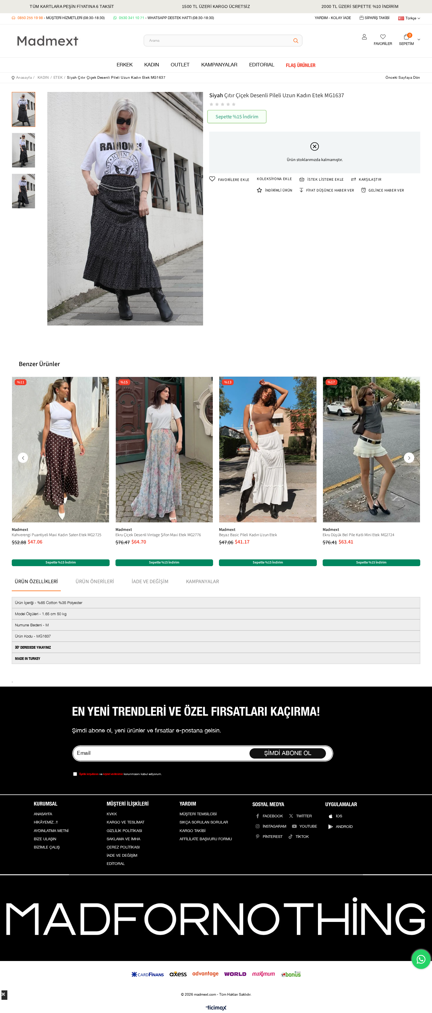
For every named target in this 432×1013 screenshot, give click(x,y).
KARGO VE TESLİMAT (125, 822)
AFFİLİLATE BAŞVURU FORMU (206, 839)
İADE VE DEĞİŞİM (122, 855)
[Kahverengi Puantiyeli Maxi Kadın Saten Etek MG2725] (60, 449)
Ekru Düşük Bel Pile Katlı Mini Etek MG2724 (359, 535)
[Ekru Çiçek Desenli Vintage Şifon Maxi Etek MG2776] (164, 449)
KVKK (112, 814)
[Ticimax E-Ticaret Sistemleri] (216, 1008)
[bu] (216, 918)
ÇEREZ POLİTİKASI (123, 847)
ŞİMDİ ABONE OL (287, 753)
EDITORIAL (261, 65)
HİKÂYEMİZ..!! (46, 822)
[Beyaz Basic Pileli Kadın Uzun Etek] (268, 449)
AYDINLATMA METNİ (51, 830)
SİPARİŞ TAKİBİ (377, 18)
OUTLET (180, 65)
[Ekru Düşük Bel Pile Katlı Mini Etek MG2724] (371, 449)
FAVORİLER (383, 44)
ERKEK (125, 65)
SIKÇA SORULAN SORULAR (204, 822)
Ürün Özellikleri (36, 581)
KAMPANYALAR (219, 65)
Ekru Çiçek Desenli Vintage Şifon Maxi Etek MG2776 (158, 535)
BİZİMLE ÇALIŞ (47, 847)
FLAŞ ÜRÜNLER (300, 65)
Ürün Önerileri (95, 581)
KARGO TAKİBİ (192, 830)
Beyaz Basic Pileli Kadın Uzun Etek (248, 535)
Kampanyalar (202, 581)
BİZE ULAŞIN (45, 839)
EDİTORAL (116, 863)
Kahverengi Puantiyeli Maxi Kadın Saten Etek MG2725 (56, 535)
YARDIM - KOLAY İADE (333, 18)
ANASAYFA (43, 814)
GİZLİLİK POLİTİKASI (124, 830)
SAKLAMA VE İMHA (123, 839)
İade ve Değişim (150, 581)
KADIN (151, 65)
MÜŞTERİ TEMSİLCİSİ (198, 814)
